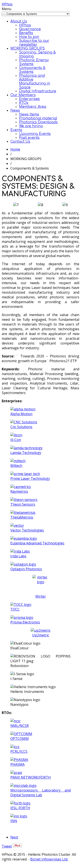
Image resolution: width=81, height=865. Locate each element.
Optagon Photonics (26, 569)
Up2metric (40, 635)
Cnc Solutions (21, 426)
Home (15, 149)
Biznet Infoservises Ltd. (49, 859)
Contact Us (20, 141)
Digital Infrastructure (37, 91)
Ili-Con (15, 439)
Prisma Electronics (25, 622)
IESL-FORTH (20, 808)
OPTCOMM (19, 738)
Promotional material (38, 118)
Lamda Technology (25, 452)
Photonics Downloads (38, 122)
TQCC (15, 609)
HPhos (7, 4)
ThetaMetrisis (21, 517)
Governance (30, 29)
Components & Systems (32, 70)
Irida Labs (18, 556)
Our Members (23, 95)
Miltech (16, 465)
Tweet (7, 846)
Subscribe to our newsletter (34, 43)
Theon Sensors (22, 504)
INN (13, 820)
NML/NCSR (19, 725)
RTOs (23, 103)
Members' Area (32, 107)
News (15, 110)
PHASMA (17, 764)
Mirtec (40, 596)
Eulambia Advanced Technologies (37, 543)
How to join (29, 37)
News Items (29, 114)
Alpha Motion (21, 413)
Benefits (26, 33)
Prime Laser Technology (30, 478)
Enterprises (29, 99)
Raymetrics (19, 491)
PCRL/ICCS (18, 751)
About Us (18, 21)
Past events (29, 138)
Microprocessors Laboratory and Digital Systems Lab (40, 792)
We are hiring (31, 126)
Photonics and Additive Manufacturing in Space (34, 81)
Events (16, 130)
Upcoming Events (35, 134)
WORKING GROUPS (27, 48)
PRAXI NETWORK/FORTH (30, 777)
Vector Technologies (27, 530)
